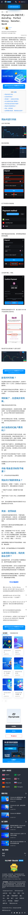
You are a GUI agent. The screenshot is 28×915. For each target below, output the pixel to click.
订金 (23, 893)
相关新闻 (5, 633)
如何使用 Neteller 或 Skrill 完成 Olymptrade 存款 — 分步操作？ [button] (12, 596)
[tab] (14, 589)
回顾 (8, 895)
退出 (14, 893)
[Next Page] (6, 701)
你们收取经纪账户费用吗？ (12, 101)
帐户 (12, 898)
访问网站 (14, 726)
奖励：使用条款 (9, 108)
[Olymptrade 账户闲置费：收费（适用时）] (18, 685)
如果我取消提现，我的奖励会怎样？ (14, 110)
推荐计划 (5, 903)
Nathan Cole (10, 28)
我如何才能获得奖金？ (10, 106)
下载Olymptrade (13, 903)
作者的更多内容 (14, 633)
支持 (4, 895)
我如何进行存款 (9, 94)
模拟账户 (16, 901)
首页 (2, 12)
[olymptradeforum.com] (7, 2)
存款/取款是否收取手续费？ (12, 103)
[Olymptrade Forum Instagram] (21, 913)
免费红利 (14, 736)
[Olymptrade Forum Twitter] (13, 913)
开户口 (13, 731)
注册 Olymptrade (14, 6)
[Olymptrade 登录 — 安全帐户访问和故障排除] (7, 664)
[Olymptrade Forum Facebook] (11, 913)
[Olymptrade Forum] (14, 862)
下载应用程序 (14, 895)
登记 (10, 893)
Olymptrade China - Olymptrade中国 (11, 907)
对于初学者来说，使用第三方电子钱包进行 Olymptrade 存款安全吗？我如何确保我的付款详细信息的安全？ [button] (14, 618)
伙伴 (17, 898)
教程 (7, 12)
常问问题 (10, 901)
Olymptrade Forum (8, 890)
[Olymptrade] (14, 722)
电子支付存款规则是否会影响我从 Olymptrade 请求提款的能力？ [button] (12, 611)
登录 (19, 893)
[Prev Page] (2, 701)
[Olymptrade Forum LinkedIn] (19, 913)
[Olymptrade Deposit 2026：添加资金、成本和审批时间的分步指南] (18, 643)
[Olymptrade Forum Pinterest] (24, 913)
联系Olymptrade (6, 910)
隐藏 (15, 92)
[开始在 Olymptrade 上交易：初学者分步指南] (5, 835)
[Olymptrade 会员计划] (18, 664)
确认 (21, 895)
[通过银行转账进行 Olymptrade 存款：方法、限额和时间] (5, 827)
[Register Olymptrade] (14, 749)
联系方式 (22, 898)
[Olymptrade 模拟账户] (5, 815)
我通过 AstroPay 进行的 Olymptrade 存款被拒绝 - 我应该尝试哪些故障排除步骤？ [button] (14, 603)
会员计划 (5, 893)
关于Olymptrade (19, 890)
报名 (8, 898)
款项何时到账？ (9, 96)
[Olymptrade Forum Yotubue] (16, 913)
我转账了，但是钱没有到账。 (12, 99)
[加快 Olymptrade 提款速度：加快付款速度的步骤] (5, 843)
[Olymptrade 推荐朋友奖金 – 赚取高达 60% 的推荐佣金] (5, 799)
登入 (4, 898)
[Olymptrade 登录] (7, 643)
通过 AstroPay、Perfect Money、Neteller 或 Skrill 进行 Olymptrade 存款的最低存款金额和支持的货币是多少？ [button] (14, 589)
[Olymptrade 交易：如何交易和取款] (5, 807)
